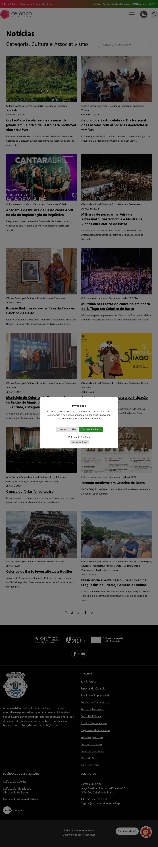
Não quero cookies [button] (67, 429)
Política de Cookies (79, 437)
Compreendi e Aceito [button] (91, 429)
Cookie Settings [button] (79, 442)
